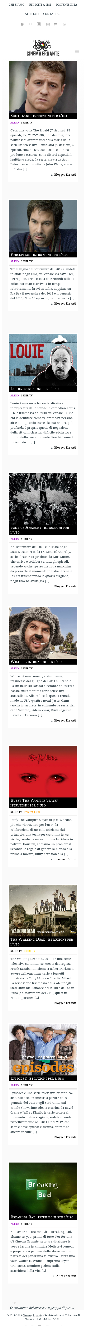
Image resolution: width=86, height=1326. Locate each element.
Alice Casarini (66, 1276)
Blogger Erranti (65, 174)
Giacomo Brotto (65, 859)
